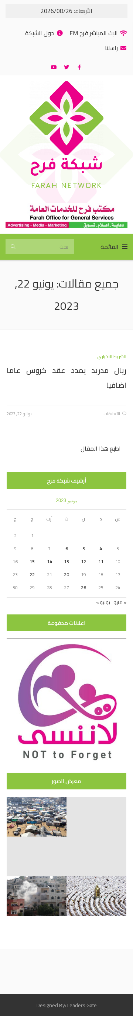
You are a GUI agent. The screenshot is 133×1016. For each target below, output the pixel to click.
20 (66, 574)
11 (100, 561)
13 (66, 561)
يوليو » (103, 602)
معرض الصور (66, 781)
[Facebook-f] (79, 67)
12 (83, 561)
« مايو (119, 602)
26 (83, 587)
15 (32, 561)
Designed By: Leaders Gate (67, 1005)
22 (32, 574)
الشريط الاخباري (111, 356)
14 (49, 561)
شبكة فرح (66, 167)
